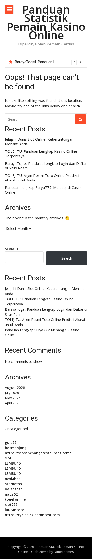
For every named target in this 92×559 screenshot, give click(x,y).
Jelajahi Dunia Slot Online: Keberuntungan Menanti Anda (39, 142)
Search (11, 248)
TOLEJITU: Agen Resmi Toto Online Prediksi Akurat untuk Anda (42, 178)
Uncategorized (16, 428)
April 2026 (13, 403)
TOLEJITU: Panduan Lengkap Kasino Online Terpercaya (41, 154)
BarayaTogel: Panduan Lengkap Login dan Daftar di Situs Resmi (46, 166)
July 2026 (12, 392)
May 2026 (13, 397)
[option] (49, 62)
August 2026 (15, 387)
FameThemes (64, 551)
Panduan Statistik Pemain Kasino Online (46, 22)
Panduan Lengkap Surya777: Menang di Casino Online (44, 190)
